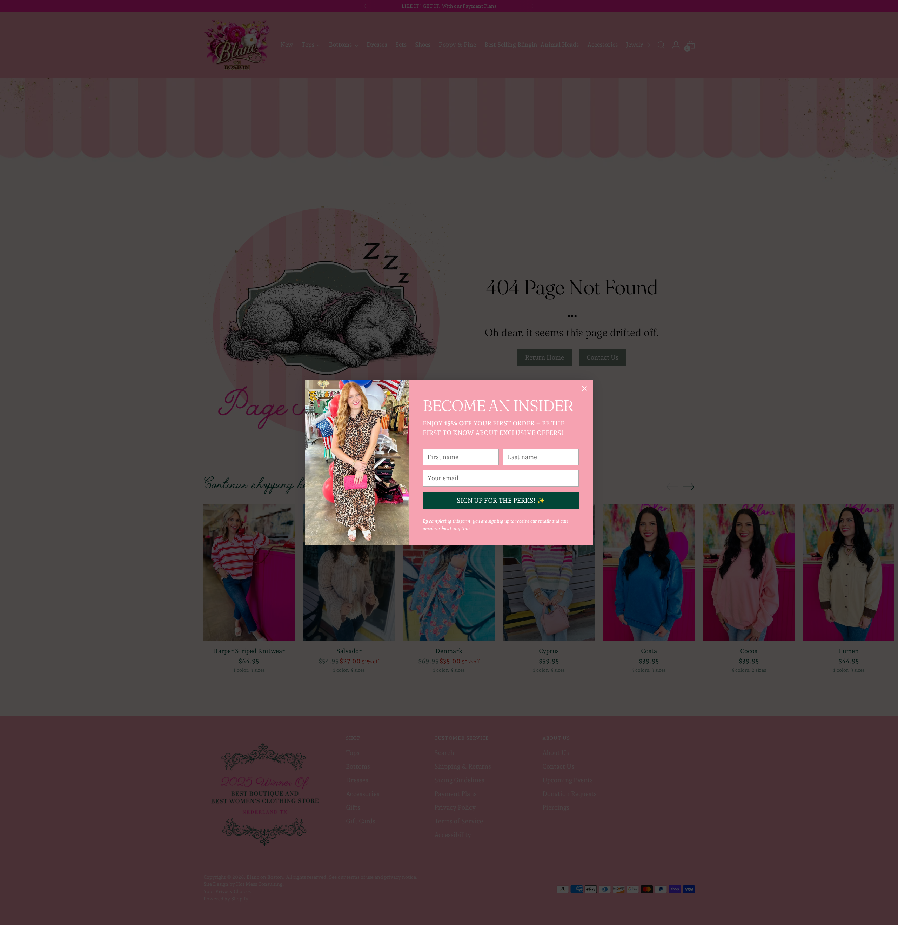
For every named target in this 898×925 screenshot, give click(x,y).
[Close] (584, 388)
